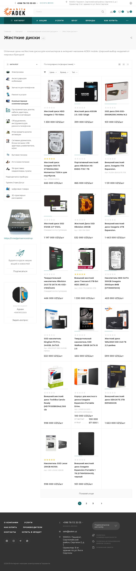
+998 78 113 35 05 (26, 3)
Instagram (13, 541)
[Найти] (102, 11)
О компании (11, 522)
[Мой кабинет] (131, 3)
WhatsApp (27, 541)
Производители (32, 527)
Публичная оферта (104, 547)
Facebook (7, 541)
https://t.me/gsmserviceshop (18, 238)
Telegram (20, 541)
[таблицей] (127, 64)
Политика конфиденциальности (106, 536)
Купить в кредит (32, 532)
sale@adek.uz (70, 531)
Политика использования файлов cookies (108, 542)
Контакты (10, 532)
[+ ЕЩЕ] (127, 20)
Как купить (10, 527)
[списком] (123, 64)
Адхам (20, 309)
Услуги (28, 522)
